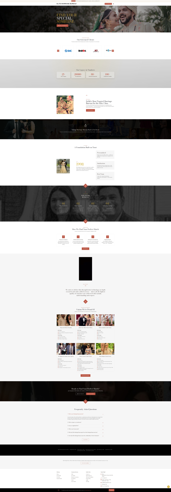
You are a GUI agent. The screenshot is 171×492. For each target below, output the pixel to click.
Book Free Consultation (91, 393)
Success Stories (59, 478)
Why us (58, 474)
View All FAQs (85, 439)
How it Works (73, 481)
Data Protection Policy (88, 490)
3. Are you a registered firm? (73, 425)
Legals (87, 480)
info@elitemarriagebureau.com (106, 482)
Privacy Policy (88, 478)
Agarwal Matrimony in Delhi (100, 449)
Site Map (87, 481)
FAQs (72, 474)
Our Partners (73, 478)
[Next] (113, 51)
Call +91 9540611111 (81, 393)
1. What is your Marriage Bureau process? (75, 414)
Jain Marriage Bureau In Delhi (81, 450)
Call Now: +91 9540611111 (63, 25)
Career (72, 480)
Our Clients (73, 475)
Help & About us (89, 475)
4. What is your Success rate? (73, 429)
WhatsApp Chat (104, 484)
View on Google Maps (105, 486)
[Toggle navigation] (113, 4)
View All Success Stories (85, 375)
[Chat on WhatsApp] (168, 487)
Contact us (88, 474)
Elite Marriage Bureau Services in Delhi (91, 449)
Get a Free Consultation (85, 463)
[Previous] (58, 51)
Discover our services (74, 477)
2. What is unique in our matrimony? (74, 422)
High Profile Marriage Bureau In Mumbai (63, 449)
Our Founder (59, 475)
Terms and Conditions (89, 477)
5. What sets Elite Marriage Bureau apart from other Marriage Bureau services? (82, 432)
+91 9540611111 (108, 3)
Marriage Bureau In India (73, 449)
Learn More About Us (90, 110)
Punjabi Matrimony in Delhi (108, 449)
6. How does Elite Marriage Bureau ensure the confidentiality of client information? (83, 435)
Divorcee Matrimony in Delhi (90, 450)
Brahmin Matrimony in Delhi (80, 449)
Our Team (58, 477)
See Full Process (85, 248)
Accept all (111, 490)
